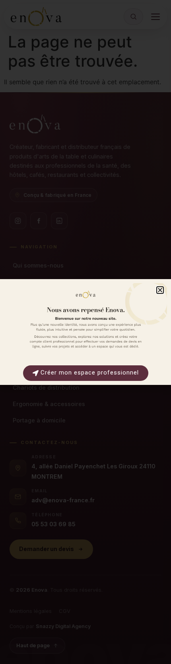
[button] (160, 290)
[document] (85, 332)
